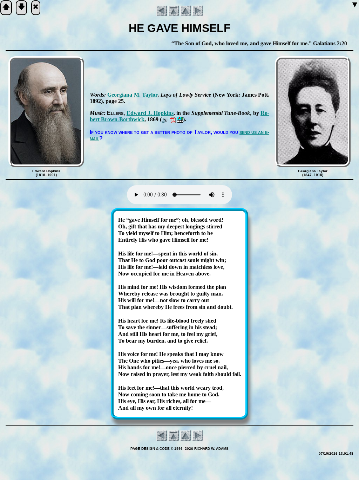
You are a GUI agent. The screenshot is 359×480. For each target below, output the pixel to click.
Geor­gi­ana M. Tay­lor (132, 95)
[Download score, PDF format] (173, 119)
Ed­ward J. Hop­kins (150, 113)
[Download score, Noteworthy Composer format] (180, 119)
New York (226, 95)
